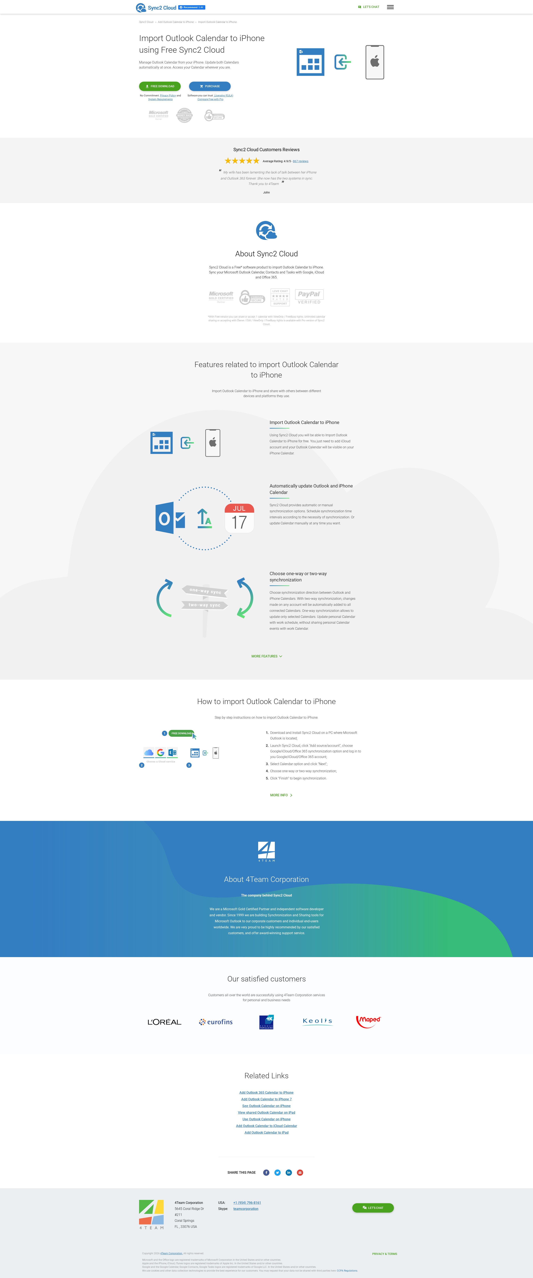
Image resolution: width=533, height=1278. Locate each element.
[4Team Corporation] (151, 1214)
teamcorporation (245, 1209)
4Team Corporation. (171, 1253)
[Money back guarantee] (184, 115)
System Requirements (160, 99)
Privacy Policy (168, 95)
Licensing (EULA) (223, 95)
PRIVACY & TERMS (384, 1254)
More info (279, 795)
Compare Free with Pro (210, 99)
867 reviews (300, 161)
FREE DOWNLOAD (162, 86)
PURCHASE (212, 86)
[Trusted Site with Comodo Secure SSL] (214, 115)
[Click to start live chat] (368, 6)
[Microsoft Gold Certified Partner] (159, 115)
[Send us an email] (300, 1173)
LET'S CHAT (376, 1207)
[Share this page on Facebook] (266, 1173)
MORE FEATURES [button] (265, 656)
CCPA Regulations (347, 1270)
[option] (164, 1022)
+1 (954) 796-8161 (247, 1203)
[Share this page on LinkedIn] (289, 1173)
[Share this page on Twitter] (277, 1173)
